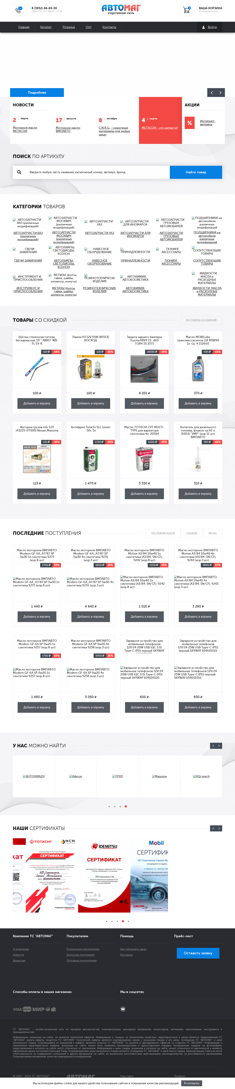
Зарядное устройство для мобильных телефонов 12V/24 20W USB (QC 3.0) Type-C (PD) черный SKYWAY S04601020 (144, 646)
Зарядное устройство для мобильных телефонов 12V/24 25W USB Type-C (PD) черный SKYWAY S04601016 (198, 645)
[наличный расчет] (53, 1009)
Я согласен (191, 1083)
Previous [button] (211, 92)
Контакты (109, 27)
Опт (89, 27)
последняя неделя (163, 533)
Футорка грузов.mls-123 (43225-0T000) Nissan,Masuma (37, 429)
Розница (69, 27)
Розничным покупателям (83, 949)
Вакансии (19, 960)
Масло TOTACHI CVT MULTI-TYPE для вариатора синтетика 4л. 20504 (144, 430)
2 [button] (115, 806)
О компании (21, 949)
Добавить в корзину (37, 403)
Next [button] (220, 92)
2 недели (191, 533)
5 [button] (128, 921)
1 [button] (109, 806)
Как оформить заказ (133, 949)
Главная (23, 27)
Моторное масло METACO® (25, 129)
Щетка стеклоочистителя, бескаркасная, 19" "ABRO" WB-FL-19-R (37, 340)
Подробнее (37, 92)
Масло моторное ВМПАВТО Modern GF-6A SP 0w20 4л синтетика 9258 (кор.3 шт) (91, 644)
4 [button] (126, 806)
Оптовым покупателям (82, 960)
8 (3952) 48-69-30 (44, 8)
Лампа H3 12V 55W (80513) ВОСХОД (90, 338)
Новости (18, 955)
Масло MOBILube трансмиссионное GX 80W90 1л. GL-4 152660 (198, 340)
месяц (212, 533)
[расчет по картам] (17, 1009)
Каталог (46, 27)
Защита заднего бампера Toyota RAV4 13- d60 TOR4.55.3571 (144, 340)
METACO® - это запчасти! (160, 128)
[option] (117, 65)
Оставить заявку (198, 953)
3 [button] (120, 806)
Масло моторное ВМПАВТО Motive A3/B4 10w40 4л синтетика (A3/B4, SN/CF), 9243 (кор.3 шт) (198, 555)
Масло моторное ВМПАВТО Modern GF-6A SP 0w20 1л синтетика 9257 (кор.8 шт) (37, 644)
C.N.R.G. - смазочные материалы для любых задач (114, 131)
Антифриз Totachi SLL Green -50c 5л (90, 429)
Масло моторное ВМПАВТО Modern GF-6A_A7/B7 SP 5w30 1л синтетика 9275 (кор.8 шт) (37, 555)
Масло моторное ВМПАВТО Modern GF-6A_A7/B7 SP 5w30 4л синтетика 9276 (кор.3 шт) (91, 555)
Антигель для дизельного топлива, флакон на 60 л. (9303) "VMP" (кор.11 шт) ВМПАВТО (198, 432)
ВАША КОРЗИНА (210, 8)
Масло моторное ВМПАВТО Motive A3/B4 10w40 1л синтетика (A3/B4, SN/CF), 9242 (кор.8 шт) (144, 555)
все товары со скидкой (201, 320)
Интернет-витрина (208, 122)
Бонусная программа (81, 955)
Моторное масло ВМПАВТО (68, 129)
